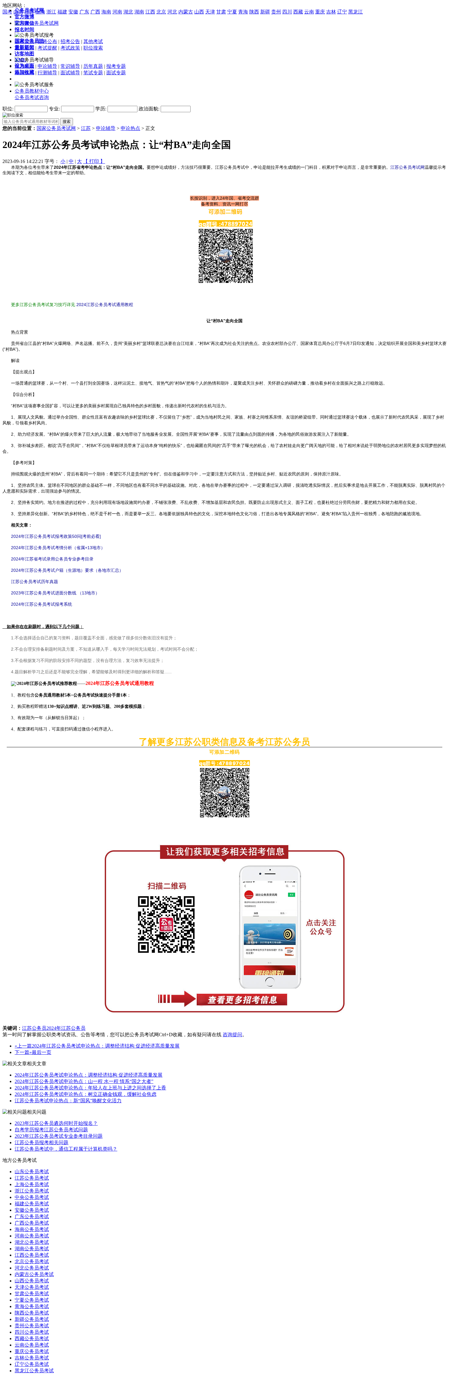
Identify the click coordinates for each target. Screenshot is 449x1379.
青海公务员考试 (32, 1306)
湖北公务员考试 (32, 1242)
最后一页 (41, 1052)
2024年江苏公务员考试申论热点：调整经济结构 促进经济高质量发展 (106, 1045)
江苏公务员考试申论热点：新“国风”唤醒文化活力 (68, 1100)
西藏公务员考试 (32, 1338)
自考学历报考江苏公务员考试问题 (51, 1129)
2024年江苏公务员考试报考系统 (41, 604)
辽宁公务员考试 (32, 1364)
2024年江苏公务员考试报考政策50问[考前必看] (56, 536)
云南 (309, 11)
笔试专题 (93, 72)
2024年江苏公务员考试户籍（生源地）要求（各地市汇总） (62, 570)
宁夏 (232, 11)
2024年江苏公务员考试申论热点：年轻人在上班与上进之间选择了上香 (90, 1087)
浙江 (51, 11)
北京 (161, 11)
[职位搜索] (12, 114)
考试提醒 (47, 47)
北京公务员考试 (32, 1261)
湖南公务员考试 (32, 1248)
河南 (117, 11)
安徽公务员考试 (32, 1210)
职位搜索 (93, 47)
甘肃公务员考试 (32, 1293)
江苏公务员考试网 (407, 167)
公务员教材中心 (32, 91)
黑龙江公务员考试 (34, 1370)
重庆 (320, 11)
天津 (210, 11)
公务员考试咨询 (32, 97)
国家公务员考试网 (56, 128)
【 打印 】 (94, 161)
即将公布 (47, 41)
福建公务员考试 (32, 1203)
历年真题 (93, 66)
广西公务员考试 (32, 1223)
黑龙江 (355, 11)
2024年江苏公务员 (66, 1028)
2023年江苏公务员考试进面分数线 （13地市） (55, 592)
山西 (199, 11)
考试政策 (70, 47)
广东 (84, 11)
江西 (150, 11)
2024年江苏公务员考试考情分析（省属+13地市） (58, 547)
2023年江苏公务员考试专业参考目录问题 (59, 1136)
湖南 (139, 11)
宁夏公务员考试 (32, 1300)
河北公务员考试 (32, 1267)
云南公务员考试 (32, 1345)
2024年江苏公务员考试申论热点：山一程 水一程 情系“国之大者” (84, 1081)
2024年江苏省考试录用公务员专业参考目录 (52, 558)
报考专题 (116, 66)
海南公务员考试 (32, 1229)
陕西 (254, 11)
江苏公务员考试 (32, 1178)
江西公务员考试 (32, 1255)
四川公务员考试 (32, 1332)
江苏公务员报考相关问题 (41, 1142)
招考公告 (70, 41)
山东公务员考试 (32, 1171)
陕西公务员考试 (32, 1312)
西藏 (298, 11)
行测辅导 (47, 72)
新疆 (265, 11)
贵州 (276, 11)
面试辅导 (70, 72)
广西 (95, 11)
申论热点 (130, 128)
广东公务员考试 (32, 1216)
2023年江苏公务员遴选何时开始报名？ (56, 1123)
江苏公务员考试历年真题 (34, 581)
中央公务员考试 (32, 1197)
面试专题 (116, 72)
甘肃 (221, 11)
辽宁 (342, 11)
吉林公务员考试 (32, 1357)
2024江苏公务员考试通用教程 (104, 304)
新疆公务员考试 (32, 1319)
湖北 (128, 11)
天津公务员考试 (32, 1287)
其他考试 (93, 41)
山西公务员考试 (32, 1280)
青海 (243, 11)
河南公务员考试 (32, 1235)
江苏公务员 (34, 1028)
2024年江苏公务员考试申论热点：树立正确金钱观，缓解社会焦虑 (85, 1094)
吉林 (331, 11)
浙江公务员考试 (32, 1190)
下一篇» (23, 1052)
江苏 (86, 128)
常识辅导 (70, 66)
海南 (106, 11)
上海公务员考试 (32, 1184)
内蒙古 (185, 11)
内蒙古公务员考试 (34, 1274)
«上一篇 (23, 1045)
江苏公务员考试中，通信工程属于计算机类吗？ (66, 1149)
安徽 (73, 11)
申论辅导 (47, 66)
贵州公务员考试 (32, 1325)
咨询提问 (232, 1034)
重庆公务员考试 (32, 1351)
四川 (287, 11)
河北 (172, 11)
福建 (62, 11)
